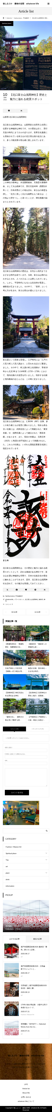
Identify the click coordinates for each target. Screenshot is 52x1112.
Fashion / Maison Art (13, 847)
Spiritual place (6, 23)
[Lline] (9, 111)
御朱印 (41, 599)
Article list (26, 1089)
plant (7, 873)
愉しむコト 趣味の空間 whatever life (21, 3)
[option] (26, 916)
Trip (7, 860)
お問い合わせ (26, 1097)
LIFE (26, 1084)
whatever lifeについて (26, 1101)
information (10, 886)
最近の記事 (37, 939)
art (7, 866)
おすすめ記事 (14, 939)
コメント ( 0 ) (14, 729)
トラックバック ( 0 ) (38, 729)
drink (7, 879)
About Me (26, 1093)
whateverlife (9, 599)
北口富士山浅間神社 (31, 599)
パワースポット (19, 599)
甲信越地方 (19, 596)
